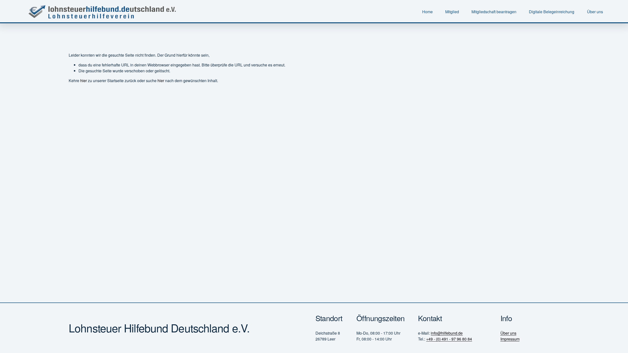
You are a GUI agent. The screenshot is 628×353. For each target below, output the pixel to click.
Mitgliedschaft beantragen (493, 11)
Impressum (510, 339)
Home (427, 11)
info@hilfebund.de (447, 333)
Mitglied (452, 11)
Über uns (595, 11)
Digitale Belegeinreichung (551, 11)
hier (83, 80)
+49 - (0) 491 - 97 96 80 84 (449, 339)
